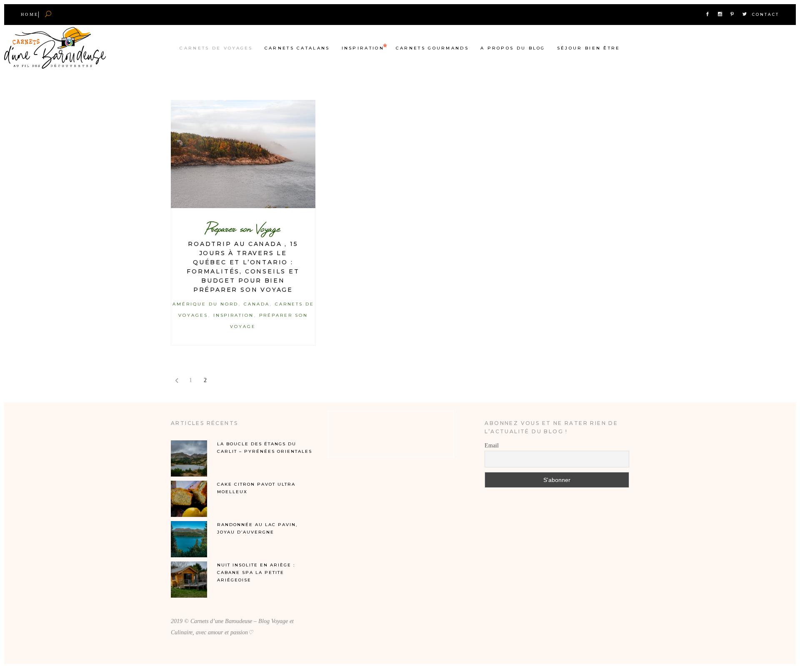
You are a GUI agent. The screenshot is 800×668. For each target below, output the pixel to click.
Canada (257, 304)
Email (492, 445)
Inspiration (233, 315)
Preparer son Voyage (243, 228)
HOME (29, 14)
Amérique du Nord (205, 304)
